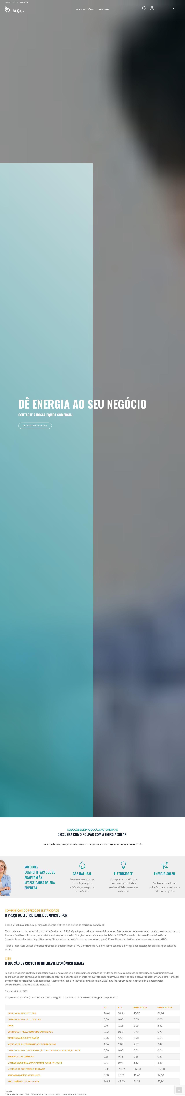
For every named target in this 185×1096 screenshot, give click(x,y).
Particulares (11, 2)
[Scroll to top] (179, 1089)
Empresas (24, 2)
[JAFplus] (14, 9)
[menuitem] (12, 2)
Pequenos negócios (85, 9)
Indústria (104, 9)
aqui (121, 939)
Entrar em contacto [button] (35, 426)
